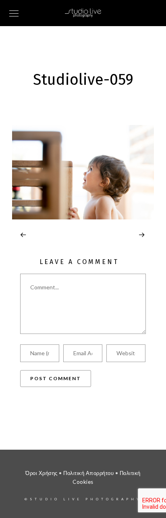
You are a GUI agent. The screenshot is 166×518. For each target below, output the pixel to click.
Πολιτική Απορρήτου (88, 473)
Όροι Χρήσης (41, 473)
